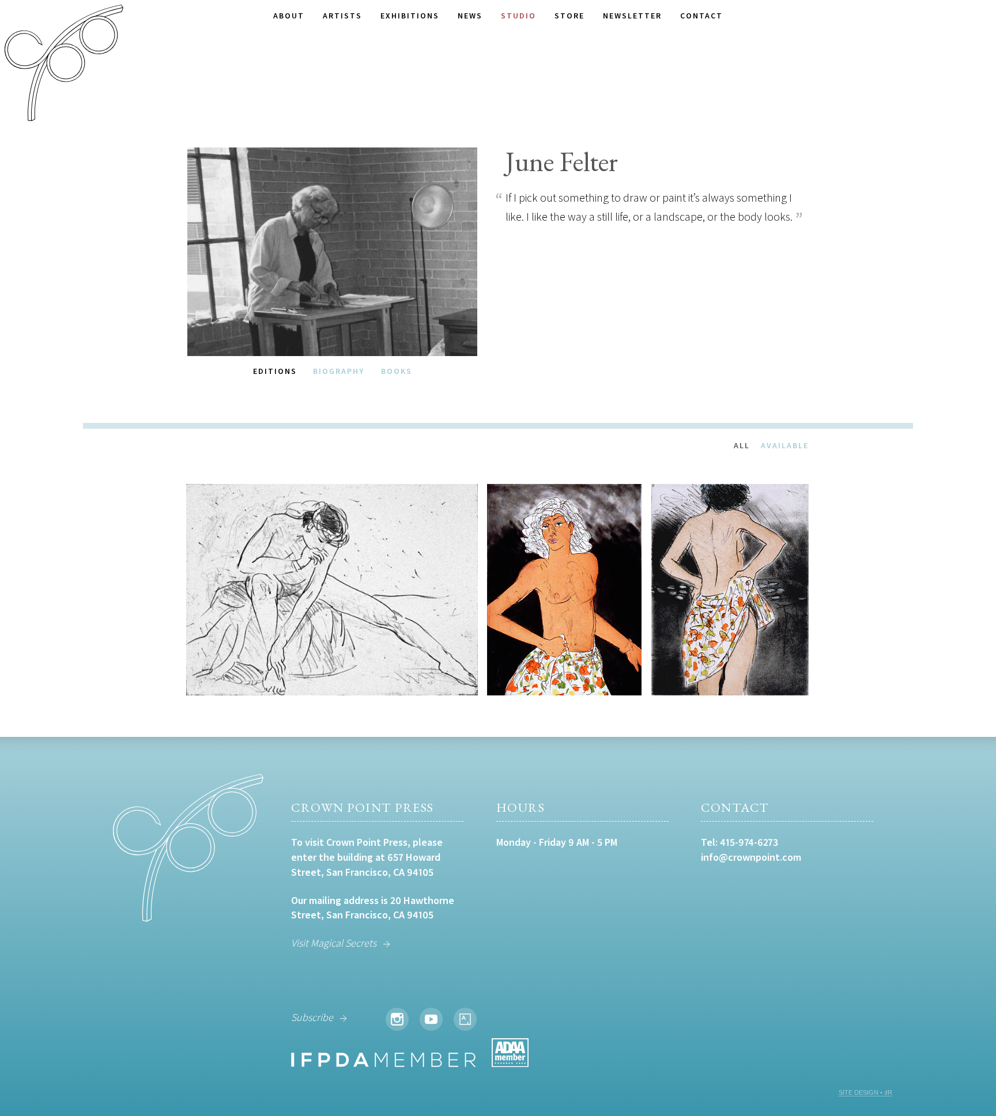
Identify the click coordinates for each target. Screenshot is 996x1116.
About (288, 15)
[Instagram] (397, 1019)
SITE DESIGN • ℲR (865, 1092)
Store (569, 15)
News (470, 15)
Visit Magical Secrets (333, 942)
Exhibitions (409, 15)
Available (785, 445)
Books (396, 371)
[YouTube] (431, 1019)
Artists (342, 15)
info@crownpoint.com (751, 857)
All (742, 445)
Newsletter (632, 15)
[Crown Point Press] (64, 64)
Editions (275, 371)
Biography (338, 371)
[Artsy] (465, 1019)
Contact (701, 15)
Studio (518, 15)
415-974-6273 (749, 842)
